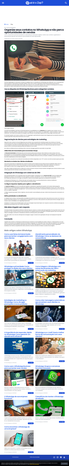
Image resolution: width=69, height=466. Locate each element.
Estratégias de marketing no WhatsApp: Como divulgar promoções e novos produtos (15, 302)
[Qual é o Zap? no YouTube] (64, 457)
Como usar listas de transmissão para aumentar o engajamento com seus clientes (18, 236)
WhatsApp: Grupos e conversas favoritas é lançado (47, 367)
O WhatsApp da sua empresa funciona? (15, 398)
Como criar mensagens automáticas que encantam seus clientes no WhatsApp (50, 302)
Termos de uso (15, 457)
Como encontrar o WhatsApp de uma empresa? (17, 428)
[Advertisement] (34, 13)
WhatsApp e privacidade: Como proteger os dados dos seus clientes (18, 267)
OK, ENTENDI (64, 463)
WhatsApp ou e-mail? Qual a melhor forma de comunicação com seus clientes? (49, 334)
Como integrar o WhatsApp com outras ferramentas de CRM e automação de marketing (48, 268)
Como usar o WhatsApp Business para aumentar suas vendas (17, 367)
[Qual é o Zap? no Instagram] (57, 457)
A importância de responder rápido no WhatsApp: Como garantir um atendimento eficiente (18, 334)
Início (7, 24)
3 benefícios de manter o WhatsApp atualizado (49, 398)
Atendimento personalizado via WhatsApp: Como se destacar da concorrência (48, 236)
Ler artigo (31, 262)
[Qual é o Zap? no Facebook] (61, 457)
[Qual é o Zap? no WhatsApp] (54, 457)
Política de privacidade (34, 457)
